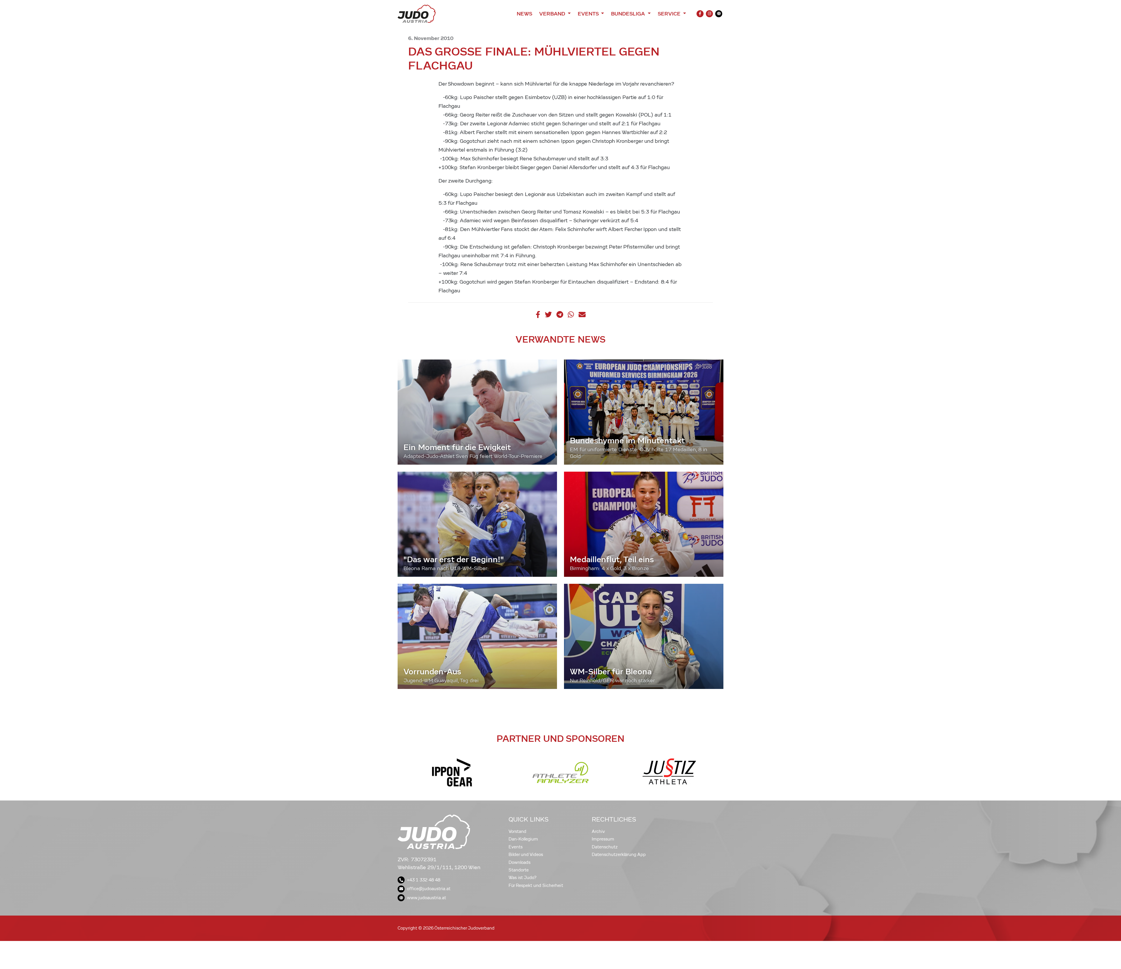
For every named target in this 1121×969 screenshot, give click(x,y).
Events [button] (589, 14)
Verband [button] (552, 14)
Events (516, 847)
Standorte (519, 870)
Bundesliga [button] (628, 14)
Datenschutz (605, 847)
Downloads (519, 862)
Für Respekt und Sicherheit (536, 885)
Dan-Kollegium (523, 839)
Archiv (598, 831)
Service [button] (670, 14)
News (524, 14)
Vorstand (517, 831)
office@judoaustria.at (428, 888)
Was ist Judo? (523, 877)
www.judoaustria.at (426, 897)
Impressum (603, 839)
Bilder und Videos (526, 854)
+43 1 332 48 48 (423, 880)
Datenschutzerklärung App (619, 854)
